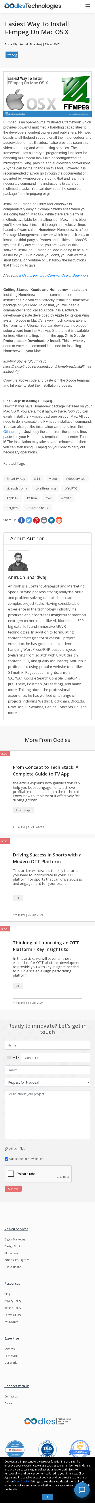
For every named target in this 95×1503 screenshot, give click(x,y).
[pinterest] (36, 520)
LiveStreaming (46, 488)
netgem (12, 508)
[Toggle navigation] (90, 7)
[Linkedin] (51, 520)
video (53, 478)
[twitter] (29, 520)
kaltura (32, 498)
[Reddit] (59, 520)
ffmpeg (12, 55)
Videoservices (75, 478)
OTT (37, 478)
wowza (66, 498)
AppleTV (12, 498)
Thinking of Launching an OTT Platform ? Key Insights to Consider (46, 949)
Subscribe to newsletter (26, 1159)
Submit (13, 1189)
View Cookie (22, 1481)
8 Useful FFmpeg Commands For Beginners (54, 275)
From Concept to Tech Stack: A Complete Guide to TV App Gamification (45, 773)
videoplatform (17, 488)
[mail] (44, 520)
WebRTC (71, 488)
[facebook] (21, 520)
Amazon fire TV (38, 508)
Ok (47, 1497)
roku (49, 498)
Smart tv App (16, 478)
